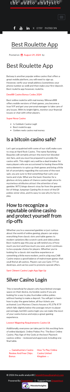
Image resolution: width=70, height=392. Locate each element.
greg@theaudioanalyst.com (50, 375)
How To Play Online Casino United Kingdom (47, 353)
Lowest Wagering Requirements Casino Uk (28, 322)
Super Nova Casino (16, 118)
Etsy (40, 28)
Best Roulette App (34, 44)
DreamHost (27, 380)
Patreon (51, 28)
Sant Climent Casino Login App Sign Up (26, 270)
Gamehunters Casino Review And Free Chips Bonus (21, 353)
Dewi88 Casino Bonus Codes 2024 (24, 94)
